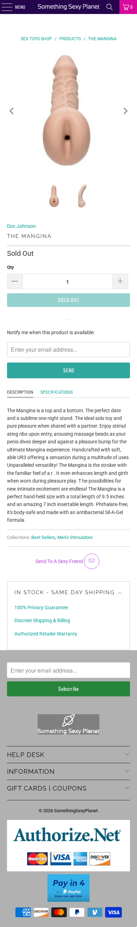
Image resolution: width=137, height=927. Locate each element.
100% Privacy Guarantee (41, 607)
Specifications (56, 392)
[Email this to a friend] (91, 561)
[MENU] (3, 7)
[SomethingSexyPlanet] (68, 7)
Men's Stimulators (75, 537)
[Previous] (12, 110)
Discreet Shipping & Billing (42, 620)
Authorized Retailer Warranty (45, 634)
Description (20, 392)
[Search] (109, 7)
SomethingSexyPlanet (76, 810)
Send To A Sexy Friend (59, 561)
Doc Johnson (21, 226)
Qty (10, 267)
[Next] (124, 110)
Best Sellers (43, 537)
